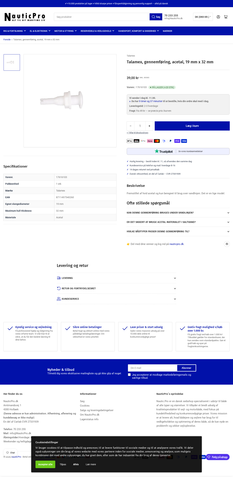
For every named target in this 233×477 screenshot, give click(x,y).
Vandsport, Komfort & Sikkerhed (137, 31)
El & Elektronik (38, 31)
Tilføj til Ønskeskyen (138, 132)
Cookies (85, 405)
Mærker (167, 31)
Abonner (186, 367)
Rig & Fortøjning (13, 31)
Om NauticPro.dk (89, 414)
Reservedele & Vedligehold (96, 31)
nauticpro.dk (177, 244)
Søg (82, 401)
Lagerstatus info (89, 419)
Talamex (131, 55)
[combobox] (108, 17)
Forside (7, 39)
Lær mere (91, 464)
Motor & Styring (64, 31)
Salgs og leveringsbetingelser (96, 410)
